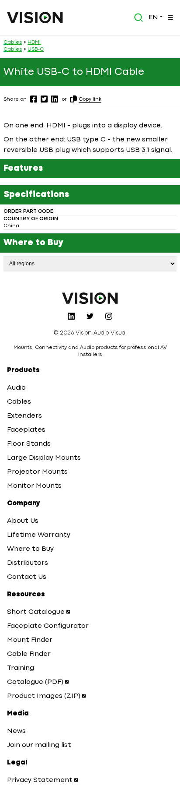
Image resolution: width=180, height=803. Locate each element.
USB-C (36, 49)
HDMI (34, 42)
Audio (16, 388)
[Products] (169, 17)
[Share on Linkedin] (54, 99)
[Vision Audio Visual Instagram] (108, 316)
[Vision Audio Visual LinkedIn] (71, 316)
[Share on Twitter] (44, 99)
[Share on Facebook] (33, 99)
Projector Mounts (37, 472)
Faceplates (26, 430)
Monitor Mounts (34, 486)
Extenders (24, 416)
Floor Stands (29, 444)
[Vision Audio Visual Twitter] (90, 316)
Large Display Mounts (44, 458)
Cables (12, 42)
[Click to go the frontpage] (35, 17)
